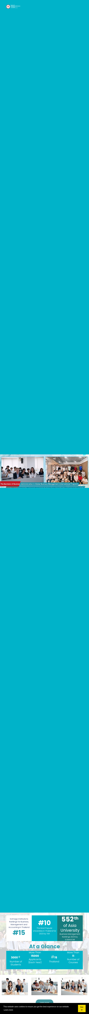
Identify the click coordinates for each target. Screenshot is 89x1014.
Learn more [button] (8, 1010)
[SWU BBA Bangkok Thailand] (13, 6)
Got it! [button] (81, 1008)
